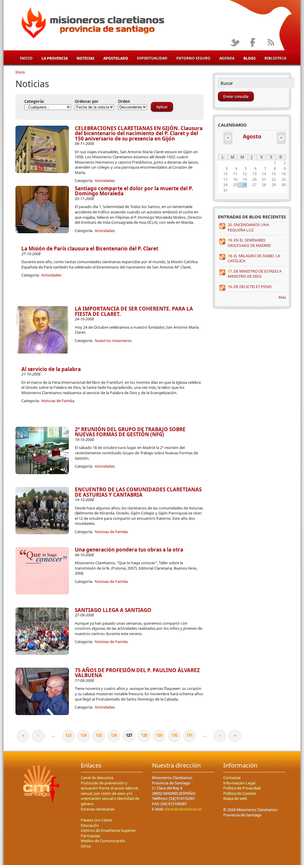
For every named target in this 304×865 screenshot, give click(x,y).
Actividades (105, 180)
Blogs (249, 58)
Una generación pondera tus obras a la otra (129, 549)
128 (144, 735)
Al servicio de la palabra (51, 369)
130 (174, 735)
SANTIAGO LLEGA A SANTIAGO (113, 610)
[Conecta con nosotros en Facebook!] (253, 43)
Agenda (227, 58)
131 (189, 735)
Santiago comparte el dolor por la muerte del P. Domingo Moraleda (134, 191)
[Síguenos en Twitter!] (235, 43)
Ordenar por (87, 101)
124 (83, 735)
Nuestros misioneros (113, 340)
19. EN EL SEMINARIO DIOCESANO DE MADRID (249, 242)
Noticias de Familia (57, 400)
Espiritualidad (152, 58)
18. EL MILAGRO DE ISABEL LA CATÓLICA (254, 258)
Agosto (252, 136)
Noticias (85, 58)
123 (68, 735)
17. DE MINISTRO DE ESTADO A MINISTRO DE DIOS (254, 273)
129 (159, 735)
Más (282, 297)
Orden (124, 101)
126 (114, 735)
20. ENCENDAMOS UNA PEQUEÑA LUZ (248, 227)
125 (99, 735)
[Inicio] (91, 24)
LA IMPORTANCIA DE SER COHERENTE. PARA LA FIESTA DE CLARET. (134, 311)
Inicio (26, 58)
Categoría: (34, 101)
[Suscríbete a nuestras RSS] (270, 43)
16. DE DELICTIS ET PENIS (250, 286)
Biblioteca (275, 58)
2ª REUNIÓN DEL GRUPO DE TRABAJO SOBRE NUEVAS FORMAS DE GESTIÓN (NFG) (130, 432)
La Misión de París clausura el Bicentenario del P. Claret (89, 248)
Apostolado (115, 58)
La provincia (55, 58)
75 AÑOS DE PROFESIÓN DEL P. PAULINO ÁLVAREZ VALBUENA (137, 673)
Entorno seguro (193, 58)
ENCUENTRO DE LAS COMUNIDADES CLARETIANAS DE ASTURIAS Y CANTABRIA (138, 492)
